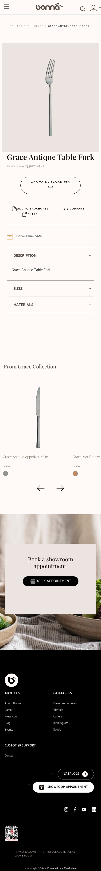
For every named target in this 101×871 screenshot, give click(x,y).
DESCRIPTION (25, 256)
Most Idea (70, 868)
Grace (38, 26)
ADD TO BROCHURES (32, 208)
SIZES (18, 289)
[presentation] (41, 488)
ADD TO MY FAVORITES (50, 182)
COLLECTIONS (20, 26)
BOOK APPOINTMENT (53, 581)
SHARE (32, 214)
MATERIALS (23, 305)
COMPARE (76, 208)
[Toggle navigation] (6, 6)
